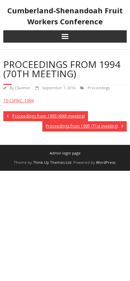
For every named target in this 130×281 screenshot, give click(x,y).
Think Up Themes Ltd (52, 162)
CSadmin (22, 87)
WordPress (105, 162)
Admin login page (65, 152)
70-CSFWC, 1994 (18, 101)
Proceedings (99, 87)
